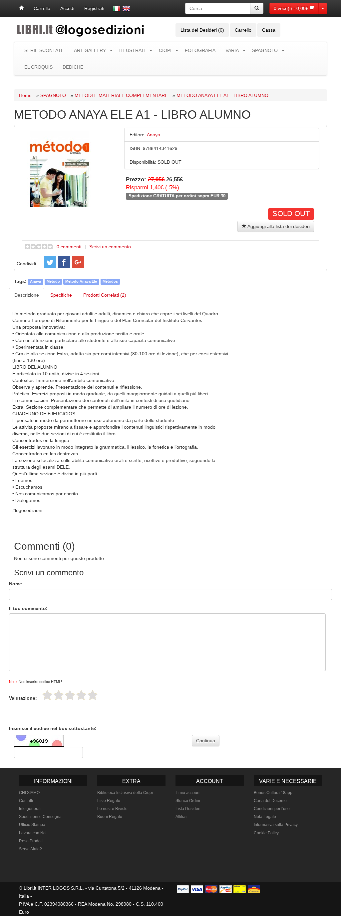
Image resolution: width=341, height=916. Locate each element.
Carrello (42, 8)
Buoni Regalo (109, 816)
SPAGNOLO (265, 50)
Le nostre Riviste (112, 808)
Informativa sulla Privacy (276, 824)
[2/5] (58, 695)
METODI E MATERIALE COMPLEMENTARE (121, 95)
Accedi (67, 8)
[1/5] (47, 695)
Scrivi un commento (110, 246)
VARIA (232, 50)
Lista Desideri (187, 808)
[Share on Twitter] (50, 262)
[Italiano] (117, 9)
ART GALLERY (90, 50)
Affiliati (181, 816)
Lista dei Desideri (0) (202, 30)
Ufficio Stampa (32, 824)
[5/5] (92, 695)
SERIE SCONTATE (44, 50)
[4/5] (81, 695)
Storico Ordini (187, 800)
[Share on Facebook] (64, 262)
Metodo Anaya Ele (81, 282)
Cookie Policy (266, 833)
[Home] (21, 8)
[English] (126, 9)
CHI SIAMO (29, 792)
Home (25, 95)
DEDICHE (73, 67)
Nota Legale (265, 816)
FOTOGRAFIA (200, 50)
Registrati (94, 8)
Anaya (35, 282)
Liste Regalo (108, 800)
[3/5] (70, 695)
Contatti (26, 800)
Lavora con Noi (33, 833)
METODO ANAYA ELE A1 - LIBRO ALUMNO (222, 95)
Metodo (53, 282)
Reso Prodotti (31, 841)
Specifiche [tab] (61, 295)
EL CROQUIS (38, 67)
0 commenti (69, 246)
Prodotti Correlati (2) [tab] (104, 295)
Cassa (268, 30)
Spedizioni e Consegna (40, 816)
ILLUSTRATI (132, 50)
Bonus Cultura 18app (273, 792)
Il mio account (187, 792)
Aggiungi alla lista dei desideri (278, 226)
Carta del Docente (270, 800)
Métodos (110, 282)
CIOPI (165, 50)
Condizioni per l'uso (272, 808)
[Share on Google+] (78, 262)
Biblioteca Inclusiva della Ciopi (125, 792)
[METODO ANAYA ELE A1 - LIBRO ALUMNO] (60, 168)
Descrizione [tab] (26, 295)
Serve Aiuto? (30, 849)
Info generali (30, 808)
